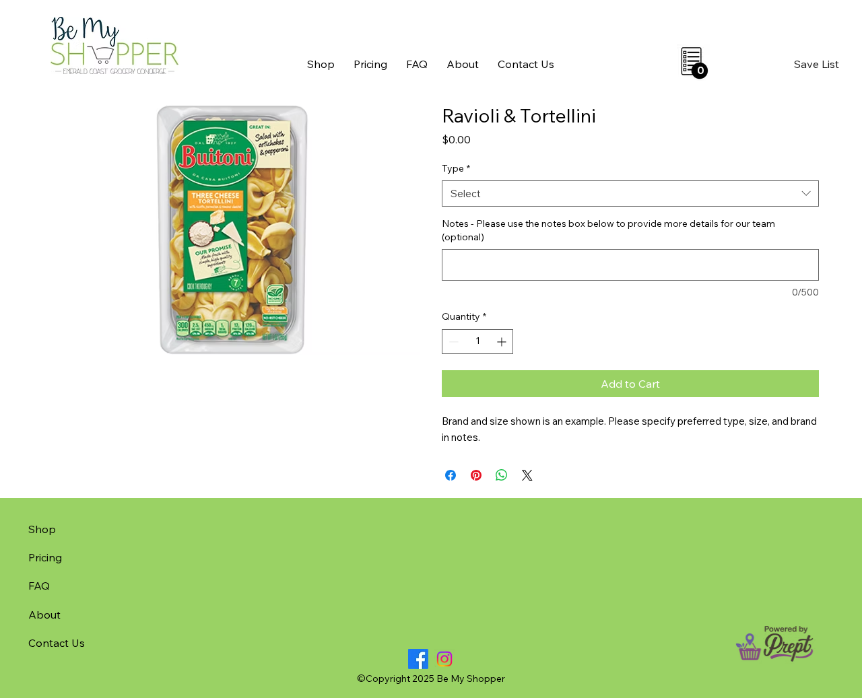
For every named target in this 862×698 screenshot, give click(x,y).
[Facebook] (418, 659)
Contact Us (56, 643)
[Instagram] (444, 659)
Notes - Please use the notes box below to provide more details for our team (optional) (608, 230)
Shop (42, 529)
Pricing (45, 557)
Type (456, 168)
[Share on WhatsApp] (502, 475)
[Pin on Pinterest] (476, 475)
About (44, 614)
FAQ (39, 585)
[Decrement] (452, 341)
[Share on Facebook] (450, 475)
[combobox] (630, 193)
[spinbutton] (477, 341)
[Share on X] (527, 475)
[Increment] (502, 341)
